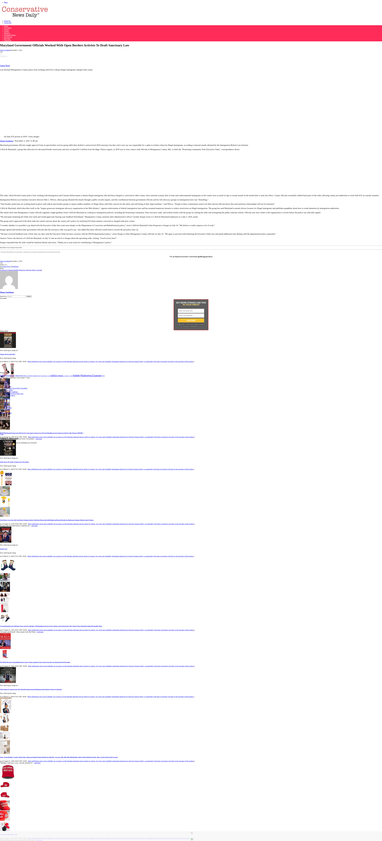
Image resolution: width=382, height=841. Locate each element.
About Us (7, 33)
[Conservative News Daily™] (25, 17)
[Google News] (5, 266)
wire (103, 375)
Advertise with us (9, 395)
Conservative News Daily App (13, 393)
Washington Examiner (91, 375)
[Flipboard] (14, 266)
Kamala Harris (44, 375)
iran (39, 375)
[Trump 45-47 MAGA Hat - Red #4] (5, 820)
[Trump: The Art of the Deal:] (8, 347)
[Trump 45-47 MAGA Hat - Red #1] (5, 789)
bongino (8, 376)
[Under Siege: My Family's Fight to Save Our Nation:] (8, 455)
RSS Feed (7, 38)
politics (53, 375)
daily (13, 375)
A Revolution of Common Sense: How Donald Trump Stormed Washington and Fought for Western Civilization (31, 689)
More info (111, 361)
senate (71, 375)
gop (24, 375)
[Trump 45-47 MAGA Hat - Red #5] (5, 830)
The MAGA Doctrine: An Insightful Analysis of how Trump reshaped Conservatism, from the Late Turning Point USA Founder (35, 662)
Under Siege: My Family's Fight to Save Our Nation (14, 462)
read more (39, 439)
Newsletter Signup (10, 35)
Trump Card (3, 549)
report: (61, 375)
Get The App (8, 37)
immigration (35, 375)
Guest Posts (7, 40)
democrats (19, 376)
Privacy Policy (8, 390)
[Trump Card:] (5, 542)
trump (76, 375)
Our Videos (7, 28)
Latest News (5, 65)
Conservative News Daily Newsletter (15, 388)
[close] (192, 833)
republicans (66, 375)
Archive (6, 30)
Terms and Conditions (11, 392)
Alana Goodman (5, 50)
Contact (6, 31)
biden (2, 375)
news (49, 375)
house (30, 375)
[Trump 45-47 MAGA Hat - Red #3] (5, 810)
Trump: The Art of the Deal (7, 354)
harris (27, 375)
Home (6, 26)
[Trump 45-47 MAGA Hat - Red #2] (5, 799)
